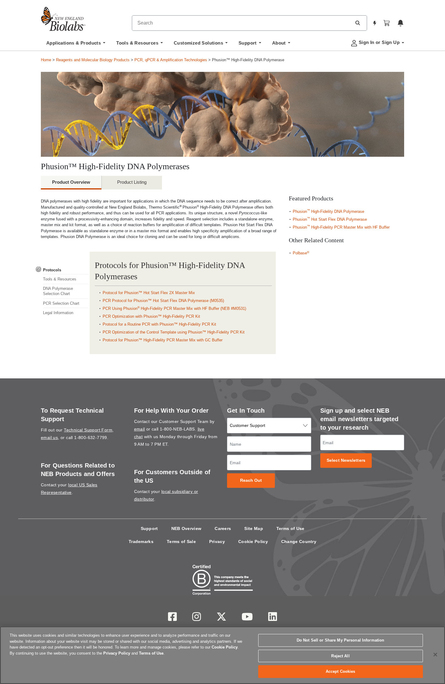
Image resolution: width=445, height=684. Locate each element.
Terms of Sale (181, 541)
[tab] (62, 269)
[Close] (435, 654)
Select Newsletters (346, 460)
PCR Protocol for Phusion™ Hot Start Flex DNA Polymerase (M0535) (163, 300)
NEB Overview (186, 528)
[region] (222, 655)
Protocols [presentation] (52, 270)
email (139, 429)
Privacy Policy (116, 653)
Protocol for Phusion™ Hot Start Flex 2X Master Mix (149, 292)
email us (49, 437)
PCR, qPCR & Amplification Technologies (170, 60)
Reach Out (251, 480)
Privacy (217, 541)
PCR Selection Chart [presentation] (61, 303)
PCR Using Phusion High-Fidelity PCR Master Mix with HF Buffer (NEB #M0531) (174, 308)
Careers (223, 528)
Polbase (301, 253)
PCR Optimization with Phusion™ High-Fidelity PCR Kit (151, 316)
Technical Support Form (88, 430)
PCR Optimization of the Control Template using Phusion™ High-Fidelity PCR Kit (174, 332)
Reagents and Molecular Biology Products (93, 60)
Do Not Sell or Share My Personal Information (340, 640)
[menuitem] (76, 45)
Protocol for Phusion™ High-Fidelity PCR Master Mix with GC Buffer (162, 340)
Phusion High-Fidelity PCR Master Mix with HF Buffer (341, 227)
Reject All (340, 656)
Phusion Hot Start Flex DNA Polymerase (330, 219)
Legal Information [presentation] (58, 312)
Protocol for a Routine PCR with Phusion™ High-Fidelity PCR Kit (159, 324)
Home (46, 60)
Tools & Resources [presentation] (59, 279)
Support (149, 528)
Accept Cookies (340, 671)
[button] (357, 22)
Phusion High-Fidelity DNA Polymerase (328, 211)
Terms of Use (290, 528)
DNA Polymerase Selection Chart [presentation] (58, 291)
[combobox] (242, 23)
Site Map (253, 528)
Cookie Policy (253, 541)
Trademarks (141, 541)
